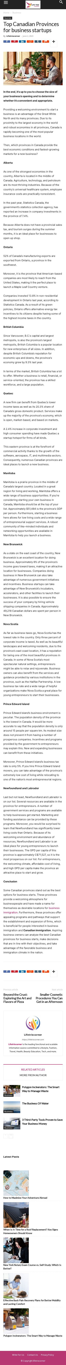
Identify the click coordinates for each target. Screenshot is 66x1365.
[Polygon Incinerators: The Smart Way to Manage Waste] (11, 1091)
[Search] (61, 4)
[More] (53, 43)
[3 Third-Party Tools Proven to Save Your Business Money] (11, 1123)
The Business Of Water (35, 1103)
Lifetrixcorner (13, 36)
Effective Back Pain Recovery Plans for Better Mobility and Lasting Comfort (32, 1302)
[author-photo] (33, 1030)
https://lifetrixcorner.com (33, 1039)
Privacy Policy (47, 1354)
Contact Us (32, 1354)
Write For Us (18, 1354)
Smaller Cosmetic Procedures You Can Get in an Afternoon (49, 998)
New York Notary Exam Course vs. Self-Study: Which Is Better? (32, 1266)
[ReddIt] (30, 43)
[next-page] (11, 1136)
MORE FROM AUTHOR (33, 1075)
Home (6, 12)
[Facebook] (6, 43)
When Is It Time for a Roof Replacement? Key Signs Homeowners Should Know (30, 1231)
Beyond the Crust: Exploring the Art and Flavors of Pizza (17, 998)
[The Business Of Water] (11, 1107)
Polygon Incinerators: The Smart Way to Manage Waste (32, 1335)
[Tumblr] (38, 43)
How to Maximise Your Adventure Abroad (25, 1197)
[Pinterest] (14, 43)
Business (17, 12)
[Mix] (45, 43)
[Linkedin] (22, 43)
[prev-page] (5, 1136)
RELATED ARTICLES (33, 1069)
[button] (5, 4)
